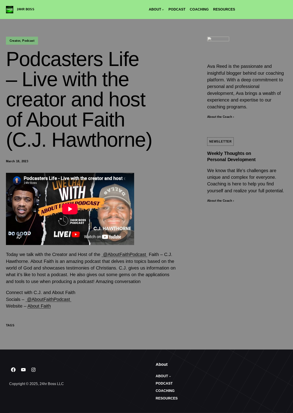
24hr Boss (26, 9)
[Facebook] (13, 370)
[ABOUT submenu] (163, 9)
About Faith (39, 305)
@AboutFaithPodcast (124, 254)
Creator (15, 40)
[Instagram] (33, 370)
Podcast (28, 40)
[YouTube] (23, 370)
